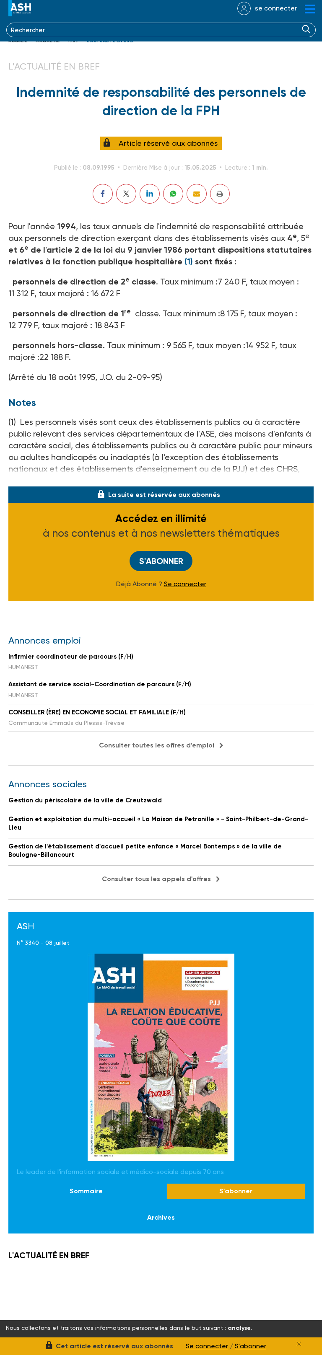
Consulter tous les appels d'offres (156, 879)
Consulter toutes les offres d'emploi (156, 745)
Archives (161, 1217)
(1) (188, 261)
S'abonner (161, 561)
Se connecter (185, 584)
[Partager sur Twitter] (126, 194)
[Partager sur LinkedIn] (150, 194)
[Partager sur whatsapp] (173, 194)
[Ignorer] (299, 1344)
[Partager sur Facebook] (103, 194)
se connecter (276, 8)
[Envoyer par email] (197, 194)
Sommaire (86, 1191)
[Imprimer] (220, 194)
